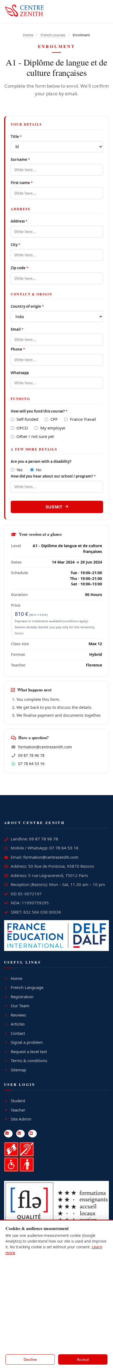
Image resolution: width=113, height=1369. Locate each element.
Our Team (20, 1005)
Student (18, 1100)
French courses (53, 34)
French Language (27, 987)
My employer (53, 428)
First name (22, 182)
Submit (54, 507)
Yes (19, 469)
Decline (30, 1359)
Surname (20, 159)
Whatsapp (20, 373)
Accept (83, 1359)
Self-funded (27, 419)
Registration (22, 996)
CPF (54, 419)
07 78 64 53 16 (31, 763)
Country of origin (27, 306)
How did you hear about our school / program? (53, 476)
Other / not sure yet (35, 436)
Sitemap (18, 1069)
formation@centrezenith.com (45, 746)
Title (16, 136)
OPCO (22, 428)
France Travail (83, 419)
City (15, 244)
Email (17, 329)
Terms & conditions (29, 1060)
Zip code (19, 268)
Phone (18, 349)
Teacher (18, 1110)
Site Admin (21, 1119)
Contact (18, 1033)
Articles (18, 1024)
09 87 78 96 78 (31, 755)
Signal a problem (27, 1042)
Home (28, 34)
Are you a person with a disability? (41, 461)
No (38, 469)
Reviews (18, 1015)
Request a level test (29, 1051)
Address (19, 221)
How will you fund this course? (39, 411)
